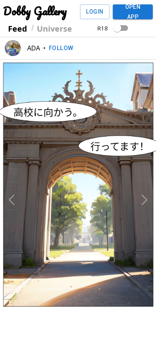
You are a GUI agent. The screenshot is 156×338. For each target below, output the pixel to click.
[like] (12, 321)
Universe (54, 28)
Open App (133, 11)
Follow (61, 48)
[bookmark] (144, 321)
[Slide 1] (56, 298)
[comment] (29, 321)
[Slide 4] (100, 298)
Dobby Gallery (35, 11)
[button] (12, 169)
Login (94, 11)
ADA (33, 48)
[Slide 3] (85, 298)
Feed (17, 28)
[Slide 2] (71, 298)
